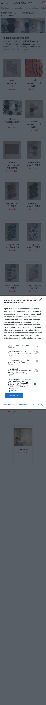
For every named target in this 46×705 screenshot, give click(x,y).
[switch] (36, 352)
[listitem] (23, 346)
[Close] (41, 300)
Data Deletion (8, 405)
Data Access (23, 405)
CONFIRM (14, 395)
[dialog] (23, 352)
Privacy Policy (37, 405)
